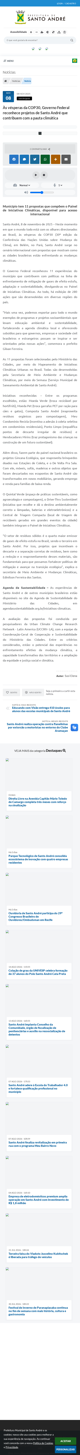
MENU (10, 61)
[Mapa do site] (59, 32)
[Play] (36, 175)
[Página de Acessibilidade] (64, 32)
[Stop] (44, 175)
